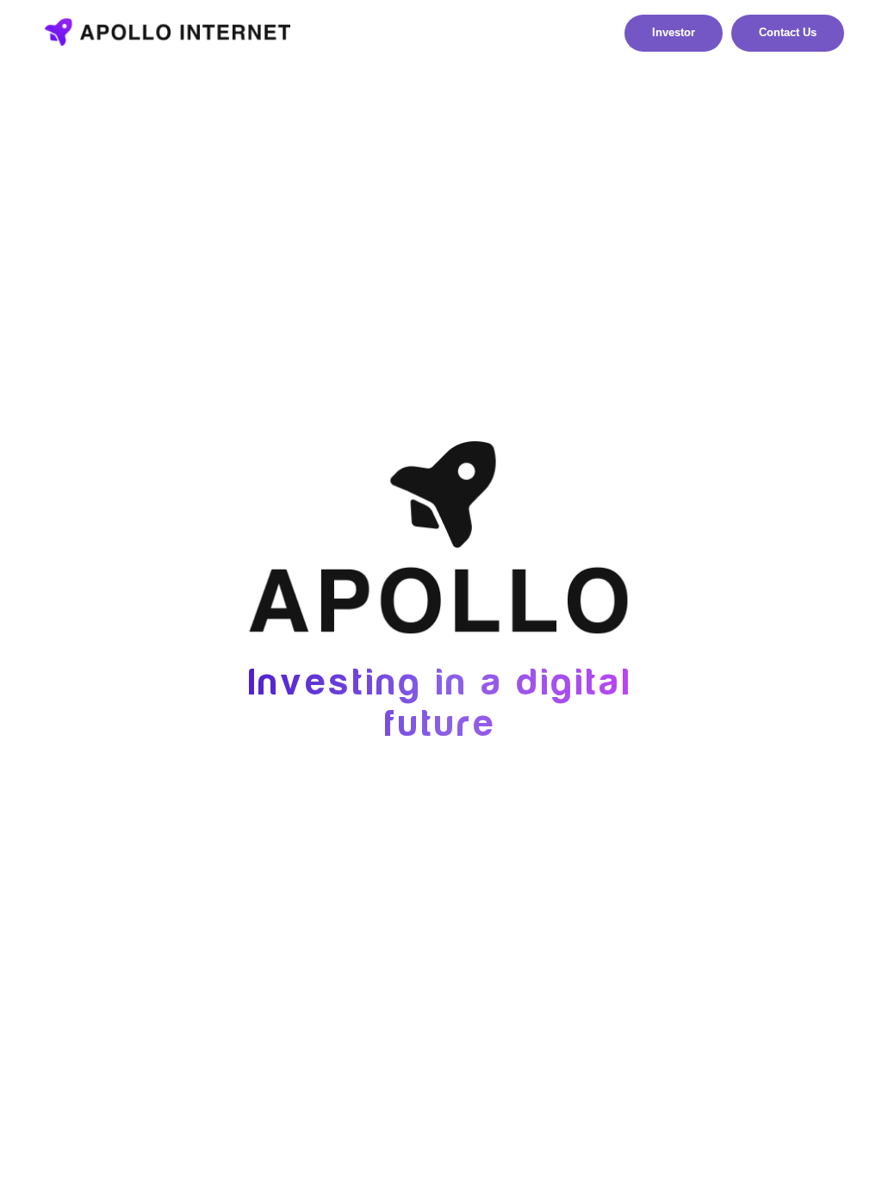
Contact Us (788, 32)
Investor (673, 32)
